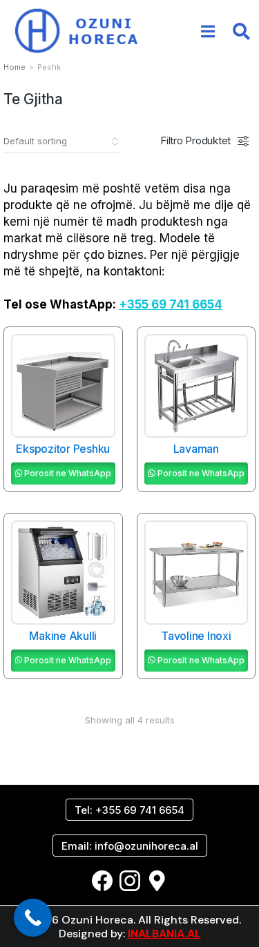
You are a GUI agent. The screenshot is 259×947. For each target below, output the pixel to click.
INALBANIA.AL (164, 933)
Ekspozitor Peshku (63, 449)
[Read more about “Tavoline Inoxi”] (230, 607)
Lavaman (196, 449)
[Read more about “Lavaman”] (230, 420)
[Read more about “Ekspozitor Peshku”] (98, 420)
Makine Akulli (63, 636)
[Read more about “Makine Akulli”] (98, 607)
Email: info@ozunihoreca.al (129, 845)
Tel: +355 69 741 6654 (129, 810)
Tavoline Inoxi (196, 636)
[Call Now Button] (33, 918)
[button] (207, 31)
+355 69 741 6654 (170, 304)
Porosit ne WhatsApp (67, 473)
